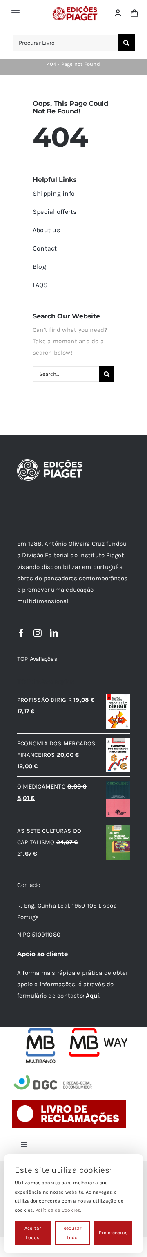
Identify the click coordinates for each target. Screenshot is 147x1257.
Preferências (113, 1232)
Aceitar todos (32, 1232)
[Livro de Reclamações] (69, 1103)
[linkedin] (54, 633)
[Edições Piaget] (75, 8)
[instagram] (37, 633)
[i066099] (53, 1075)
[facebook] (21, 633)
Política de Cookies (57, 1210)
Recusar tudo (72, 1232)
